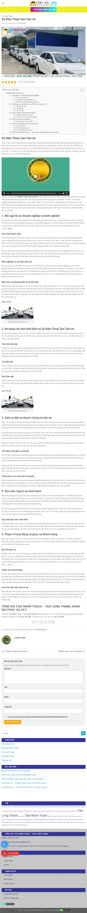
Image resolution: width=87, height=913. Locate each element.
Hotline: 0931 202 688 (10, 838)
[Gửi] (83, 733)
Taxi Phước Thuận (66, 816)
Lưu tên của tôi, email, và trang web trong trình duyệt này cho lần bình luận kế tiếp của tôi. (38, 717)
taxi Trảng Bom (76, 816)
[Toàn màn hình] (67, 193)
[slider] (34, 193)
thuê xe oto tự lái (14, 822)
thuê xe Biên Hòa (78, 819)
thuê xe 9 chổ (62, 819)
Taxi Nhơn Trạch (15, 614)
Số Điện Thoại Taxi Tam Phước (70, 651)
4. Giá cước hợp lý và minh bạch (21, 119)
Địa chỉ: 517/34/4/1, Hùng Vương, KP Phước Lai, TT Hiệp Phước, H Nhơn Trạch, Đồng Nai (35, 846)
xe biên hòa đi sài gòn (71, 822)
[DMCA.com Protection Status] (8, 904)
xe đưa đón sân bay (14, 825)
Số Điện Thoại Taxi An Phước (16, 651)
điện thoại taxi (23, 825)
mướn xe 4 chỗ (70, 807)
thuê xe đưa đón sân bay (52, 822)
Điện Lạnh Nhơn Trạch (10, 748)
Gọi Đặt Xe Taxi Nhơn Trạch (48, 807)
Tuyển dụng (8, 861)
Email (6, 697)
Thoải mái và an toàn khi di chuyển (26, 117)
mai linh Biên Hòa (60, 807)
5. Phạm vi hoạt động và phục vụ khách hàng (25, 123)
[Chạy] (4, 193)
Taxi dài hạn (19, 108)
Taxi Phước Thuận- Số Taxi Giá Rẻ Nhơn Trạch (19, 775)
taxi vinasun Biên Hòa (11, 819)
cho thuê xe (15, 807)
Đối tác (6, 865)
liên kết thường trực (41, 629)
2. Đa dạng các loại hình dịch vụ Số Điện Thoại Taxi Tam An (29, 104)
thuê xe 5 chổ (47, 819)
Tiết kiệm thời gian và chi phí (24, 115)
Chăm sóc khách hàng (22, 128)
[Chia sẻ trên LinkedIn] (53, 622)
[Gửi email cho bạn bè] (45, 622)
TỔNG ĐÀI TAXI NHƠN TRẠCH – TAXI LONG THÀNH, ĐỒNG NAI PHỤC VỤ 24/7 (35, 132)
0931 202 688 (25, 617)
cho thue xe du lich (6, 807)
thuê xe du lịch (5, 822)
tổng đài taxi (62, 822)
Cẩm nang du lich (22, 807)
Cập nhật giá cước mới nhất (24, 121)
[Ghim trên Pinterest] (49, 622)
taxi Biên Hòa (41, 811)
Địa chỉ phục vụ (20, 126)
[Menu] (3, 3)
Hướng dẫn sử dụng (11, 894)
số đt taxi (35, 811)
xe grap (80, 822)
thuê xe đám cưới (40, 822)
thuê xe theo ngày (23, 822)
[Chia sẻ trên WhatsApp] (34, 622)
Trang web (7, 707)
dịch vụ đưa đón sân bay (34, 807)
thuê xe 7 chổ (55, 819)
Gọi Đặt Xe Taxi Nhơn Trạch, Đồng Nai (16, 771)
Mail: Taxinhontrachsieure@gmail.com (16, 842)
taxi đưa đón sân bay (38, 819)
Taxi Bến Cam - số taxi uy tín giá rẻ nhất (56, 811)
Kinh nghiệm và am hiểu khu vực (25, 100)
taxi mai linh (21, 816)
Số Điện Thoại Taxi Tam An (15, 93)
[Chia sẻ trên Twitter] (41, 622)
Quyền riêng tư (9, 883)
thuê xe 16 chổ (70, 819)
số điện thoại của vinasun (16, 811)
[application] (35, 176)
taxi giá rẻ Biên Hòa (72, 811)
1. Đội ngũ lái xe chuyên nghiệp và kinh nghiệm (25, 95)
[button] (35, 176)
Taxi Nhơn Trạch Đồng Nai (54, 816)
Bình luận (8, 669)
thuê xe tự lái (32, 822)
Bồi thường (8, 879)
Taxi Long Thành (7, 16)
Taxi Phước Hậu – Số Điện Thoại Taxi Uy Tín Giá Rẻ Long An (24, 787)
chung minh (22, 23)
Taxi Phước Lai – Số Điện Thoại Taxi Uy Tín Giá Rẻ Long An (24, 783)
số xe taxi (6, 811)
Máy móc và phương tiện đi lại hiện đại (27, 102)
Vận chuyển (8, 875)
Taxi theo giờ (20, 110)
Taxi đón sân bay (21, 106)
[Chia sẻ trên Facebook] (37, 622)
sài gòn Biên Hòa (78, 807)
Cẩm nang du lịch (8, 744)
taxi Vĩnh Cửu (21, 819)
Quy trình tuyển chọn (22, 97)
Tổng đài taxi (7, 760)
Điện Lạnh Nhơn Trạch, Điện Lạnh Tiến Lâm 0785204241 (23, 779)
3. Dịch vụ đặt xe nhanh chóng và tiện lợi (23, 113)
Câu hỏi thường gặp (11, 898)
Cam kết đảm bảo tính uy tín (24, 130)
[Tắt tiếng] (63, 193)
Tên (6, 687)
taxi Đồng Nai (28, 819)
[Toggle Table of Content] (80, 90)
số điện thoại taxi (27, 811)
